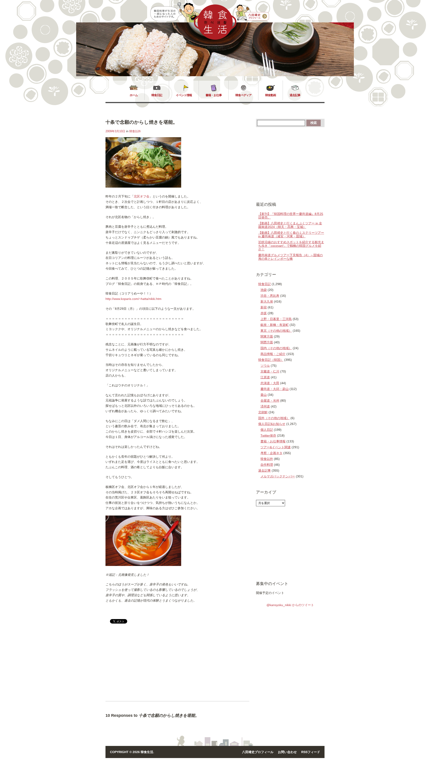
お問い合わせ (287, 752)
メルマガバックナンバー (277, 476)
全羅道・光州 (269, 400)
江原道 (265, 377)
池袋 (263, 290)
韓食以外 (135, 131)
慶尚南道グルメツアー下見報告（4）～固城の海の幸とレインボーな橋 (290, 256)
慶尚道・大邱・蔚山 (274, 389)
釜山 (263, 394)
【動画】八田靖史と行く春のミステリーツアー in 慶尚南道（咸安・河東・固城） (291, 234)
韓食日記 (156, 95)
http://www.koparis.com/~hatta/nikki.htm (133, 299)
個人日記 (266, 429)
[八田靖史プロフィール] (252, 12)
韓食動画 (270, 95)
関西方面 (266, 342)
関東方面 (266, 336)
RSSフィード (310, 752)
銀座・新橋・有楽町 (274, 325)
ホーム (134, 95)
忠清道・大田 (269, 383)
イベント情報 (184, 95)
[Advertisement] (143, 666)
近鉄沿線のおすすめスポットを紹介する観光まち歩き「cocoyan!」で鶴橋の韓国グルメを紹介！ (291, 245)
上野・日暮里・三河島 (276, 319)
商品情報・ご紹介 (273, 354)
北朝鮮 (263, 412)
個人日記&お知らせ (271, 424)
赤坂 (263, 313)
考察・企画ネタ (271, 453)
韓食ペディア (243, 95)
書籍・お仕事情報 (273, 441)
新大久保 (266, 301)
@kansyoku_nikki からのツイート (290, 605)
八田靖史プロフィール (257, 752)
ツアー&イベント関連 (275, 447)
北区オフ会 (141, 196)
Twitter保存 (268, 435)
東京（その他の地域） (276, 330)
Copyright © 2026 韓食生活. (132, 752)
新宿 (263, 307)
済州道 (265, 406)
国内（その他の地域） (276, 348)
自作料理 (266, 464)
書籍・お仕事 (214, 95)
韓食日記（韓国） (270, 360)
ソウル (265, 365)
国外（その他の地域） (274, 418)
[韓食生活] (215, 38)
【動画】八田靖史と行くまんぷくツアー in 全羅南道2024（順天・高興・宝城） (290, 225)
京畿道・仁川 (269, 371)
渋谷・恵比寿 (269, 295)
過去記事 (295, 95)
